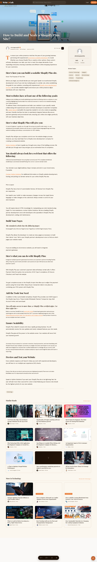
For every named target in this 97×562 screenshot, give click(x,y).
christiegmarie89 (15, 47)
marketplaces (9, 315)
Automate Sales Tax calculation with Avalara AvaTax (28, 315)
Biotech (77, 75)
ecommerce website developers (38, 58)
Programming (79, 77)
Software (71, 77)
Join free (94, 2)
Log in (87, 2)
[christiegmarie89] (7, 48)
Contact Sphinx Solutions (13, 174)
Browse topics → (87, 401)
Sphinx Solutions (11, 145)
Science (71, 75)
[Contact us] (93, 558)
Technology (8, 6)
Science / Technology (74, 72)
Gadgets (84, 72)
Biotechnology (85, 75)
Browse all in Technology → (85, 478)
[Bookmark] (52, 557)
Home (3, 6)
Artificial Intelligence (74, 80)
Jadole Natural (12, 110)
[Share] (56, 557)
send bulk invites (28, 311)
